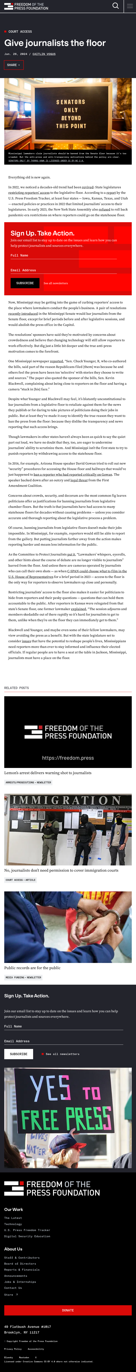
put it (71, 554)
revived (88, 187)
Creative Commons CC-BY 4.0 (39, 1361)
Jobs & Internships (20, 1282)
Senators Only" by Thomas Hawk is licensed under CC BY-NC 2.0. (46, 160)
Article (30, 880)
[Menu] (130, 6)
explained (78, 609)
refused (104, 209)
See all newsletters (56, 283)
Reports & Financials (22, 1269)
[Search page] (115, 8)
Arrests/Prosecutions (20, 782)
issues (26, 641)
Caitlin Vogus (44, 54)
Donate (68, 1310)
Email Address (23, 270)
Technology (13, 1224)
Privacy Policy (13, 1349)
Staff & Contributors (22, 1257)
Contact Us (13, 1288)
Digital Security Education (27, 1236)
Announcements (15, 1276)
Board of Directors (20, 1263)
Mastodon (24, 1357)
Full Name (19, 255)
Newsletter (44, 782)
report (111, 192)
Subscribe (25, 283)
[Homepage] (26, 6)
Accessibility (36, 1349)
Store (8, 1294)
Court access (20, 31)
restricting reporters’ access (29, 192)
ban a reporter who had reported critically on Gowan (73, 474)
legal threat (79, 480)
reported (56, 361)
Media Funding (15, 977)
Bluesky (8, 1357)
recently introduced (23, 313)
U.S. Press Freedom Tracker (27, 1230)
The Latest (13, 1218)
